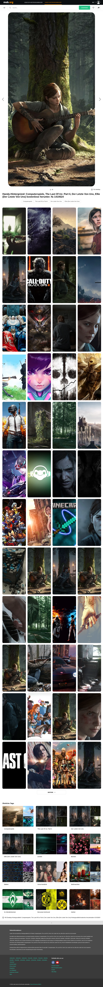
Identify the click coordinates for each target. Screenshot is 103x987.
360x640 (28, 960)
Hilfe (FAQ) (54, 971)
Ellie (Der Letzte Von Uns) (72, 201)
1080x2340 (24, 958)
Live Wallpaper (13, 970)
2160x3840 (44, 960)
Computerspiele (27, 201)
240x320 (35, 958)
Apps (11, 974)
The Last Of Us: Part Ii (41, 201)
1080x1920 (12, 958)
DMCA (39, 984)
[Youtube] (58, 963)
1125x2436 (33, 960)
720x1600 (40, 958)
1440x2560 (22, 960)
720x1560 (17, 960)
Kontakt (53, 969)
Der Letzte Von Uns (56, 201)
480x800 (45, 958)
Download (84, 7)
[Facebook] (54, 963)
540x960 (39, 960)
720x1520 (12, 962)
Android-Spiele (13, 964)
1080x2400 (18, 958)
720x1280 (30, 958)
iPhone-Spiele (13, 966)
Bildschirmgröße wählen (57, 967)
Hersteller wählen (55, 965)
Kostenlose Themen (14, 972)
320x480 (12, 960)
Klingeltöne (12, 968)
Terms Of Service (34, 984)
